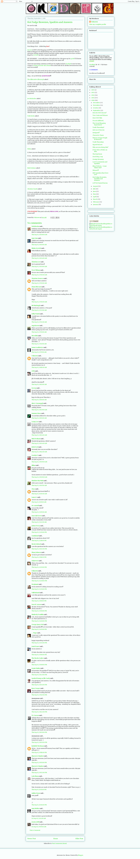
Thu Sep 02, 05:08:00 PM (39, 665)
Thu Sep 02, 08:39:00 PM (39, 732)
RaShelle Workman (38, 746)
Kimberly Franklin (38, 614)
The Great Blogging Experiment (99, 124)
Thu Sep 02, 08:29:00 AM (39, 410)
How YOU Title (97, 118)
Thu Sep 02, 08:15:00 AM (39, 400)
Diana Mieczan (36, 287)
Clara (33, 489)
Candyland (35, 536)
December (96, 102)
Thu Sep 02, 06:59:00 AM (39, 266)
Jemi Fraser (35, 646)
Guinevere (35, 561)
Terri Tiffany (36, 270)
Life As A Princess (98, 130)
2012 (93, 95)
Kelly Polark (36, 314)
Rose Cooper (36, 688)
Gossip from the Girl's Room (42, 65)
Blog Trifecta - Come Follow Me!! (100, 167)
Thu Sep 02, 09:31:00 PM (39, 762)
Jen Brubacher (31, 98)
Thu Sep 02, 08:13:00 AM (39, 384)
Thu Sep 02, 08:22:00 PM (39, 712)
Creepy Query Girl (37, 624)
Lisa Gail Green (37, 516)
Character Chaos (98, 135)
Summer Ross (36, 413)
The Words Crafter (38, 658)
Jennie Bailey (36, 668)
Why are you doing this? (100, 147)
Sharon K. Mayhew (38, 756)
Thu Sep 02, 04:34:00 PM (39, 643)
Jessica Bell (35, 822)
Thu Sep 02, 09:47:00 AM (39, 485)
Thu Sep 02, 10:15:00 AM (39, 502)
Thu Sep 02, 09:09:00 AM (39, 462)
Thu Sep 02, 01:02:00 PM (39, 549)
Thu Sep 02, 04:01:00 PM (39, 621)
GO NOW (35, 55)
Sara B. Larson (36, 604)
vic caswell (35, 505)
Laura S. (34, 497)
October (96, 108)
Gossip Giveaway (98, 159)
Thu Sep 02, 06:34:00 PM (39, 685)
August (95, 186)
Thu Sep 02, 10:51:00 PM (39, 789)
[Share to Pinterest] (59, 218)
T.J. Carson (35, 715)
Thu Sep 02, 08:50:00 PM (39, 742)
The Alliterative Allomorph (35, 79)
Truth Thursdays (98, 142)
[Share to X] (55, 218)
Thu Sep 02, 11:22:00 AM (39, 522)
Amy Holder (35, 808)
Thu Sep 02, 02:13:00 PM (39, 567)
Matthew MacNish (37, 480)
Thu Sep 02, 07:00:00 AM (39, 275)
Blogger (80, 855)
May (94, 194)
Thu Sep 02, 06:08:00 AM (39, 234)
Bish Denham (31, 168)
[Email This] (51, 218)
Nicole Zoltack (36, 544)
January (95, 204)
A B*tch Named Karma (100, 183)
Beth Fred (35, 447)
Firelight (68, 64)
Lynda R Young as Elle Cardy (41, 678)
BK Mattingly (36, 305)
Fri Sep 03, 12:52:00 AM (39, 818)
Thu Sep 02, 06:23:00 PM (39, 675)
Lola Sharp (35, 776)
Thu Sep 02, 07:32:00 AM (39, 322)
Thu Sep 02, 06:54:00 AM (39, 258)
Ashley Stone (36, 793)
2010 (93, 100)
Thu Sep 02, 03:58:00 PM (39, 611)
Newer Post (31, 839)
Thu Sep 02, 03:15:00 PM (39, 601)
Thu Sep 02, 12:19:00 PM (39, 540)
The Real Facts (97, 154)
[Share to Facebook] (57, 218)
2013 (93, 92)
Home (55, 839)
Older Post (79, 839)
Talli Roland (35, 592)
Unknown (35, 356)
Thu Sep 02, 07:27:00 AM (39, 310)
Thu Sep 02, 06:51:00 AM (39, 244)
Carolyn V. (35, 455)
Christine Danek (32, 189)
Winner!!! (96, 170)
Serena (29, 50)
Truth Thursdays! (98, 127)
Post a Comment (35, 830)
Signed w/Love (97, 144)
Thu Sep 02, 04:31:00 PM (39, 629)
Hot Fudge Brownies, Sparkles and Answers (100, 178)
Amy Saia (35, 238)
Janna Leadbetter (37, 347)
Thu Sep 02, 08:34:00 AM (39, 435)
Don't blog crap (98, 156)
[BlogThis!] (53, 218)
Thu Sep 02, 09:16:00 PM (39, 752)
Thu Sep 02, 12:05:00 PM (39, 532)
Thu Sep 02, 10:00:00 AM (39, 494)
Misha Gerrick (36, 248)
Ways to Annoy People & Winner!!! (100, 138)
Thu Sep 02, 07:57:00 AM (39, 352)
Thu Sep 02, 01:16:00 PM (39, 557)
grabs (72, 58)
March (95, 199)
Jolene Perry (36, 526)
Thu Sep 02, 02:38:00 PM (39, 581)
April (94, 197)
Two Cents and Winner (100, 115)
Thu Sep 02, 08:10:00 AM (39, 367)
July (94, 189)
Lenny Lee (35, 422)
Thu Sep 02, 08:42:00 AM (39, 452)
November (96, 105)
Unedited (92, 64)
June (94, 191)
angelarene (35, 325)
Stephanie (35, 584)
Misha (29, 149)
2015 (93, 90)
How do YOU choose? (99, 113)
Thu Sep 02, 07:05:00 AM (39, 283)
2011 (92, 98)
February (96, 202)
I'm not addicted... (98, 120)
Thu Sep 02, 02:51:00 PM (39, 589)
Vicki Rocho (30, 116)
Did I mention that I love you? (100, 173)
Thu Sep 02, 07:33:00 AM (39, 332)
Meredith (35, 336)
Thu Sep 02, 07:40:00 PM (39, 695)
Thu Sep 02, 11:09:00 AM (39, 512)
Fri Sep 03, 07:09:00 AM (39, 827)
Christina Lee (36, 262)
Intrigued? (96, 132)
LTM (33, 371)
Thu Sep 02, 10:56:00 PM (39, 805)
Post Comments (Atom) (59, 843)
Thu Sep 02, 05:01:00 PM (39, 654)
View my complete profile (97, 24)
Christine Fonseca (37, 278)
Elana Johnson (36, 552)
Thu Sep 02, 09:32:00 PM (39, 772)
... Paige (34, 633)
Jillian (33, 465)
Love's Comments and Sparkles (100, 162)
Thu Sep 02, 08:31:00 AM (39, 418)
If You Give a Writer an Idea (100, 150)
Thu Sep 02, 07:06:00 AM (39, 302)
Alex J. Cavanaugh (37, 403)
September (97, 110)
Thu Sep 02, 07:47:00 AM (39, 344)
